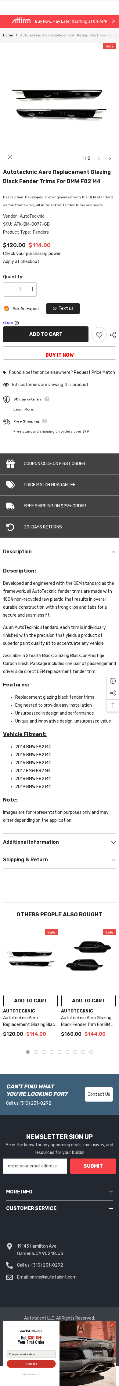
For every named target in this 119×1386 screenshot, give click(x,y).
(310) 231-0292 (35, 1103)
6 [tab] (67, 1052)
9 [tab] (91, 1052)
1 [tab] (28, 1052)
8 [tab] (83, 1052)
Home (8, 35)
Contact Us (99, 1094)
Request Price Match (94, 372)
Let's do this (31, 1363)
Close (113, 21)
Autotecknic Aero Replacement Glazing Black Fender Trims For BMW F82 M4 (57, 177)
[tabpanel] (31, 986)
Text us (66, 308)
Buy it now (59, 355)
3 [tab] (43, 1052)
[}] (59, 103)
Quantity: (13, 277)
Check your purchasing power (32, 253)
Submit (93, 1166)
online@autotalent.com (53, 1277)
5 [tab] (59, 1052)
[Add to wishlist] (99, 334)
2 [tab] (36, 1052)
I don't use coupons (31, 1374)
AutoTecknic (32, 216)
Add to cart (46, 334)
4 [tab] (51, 1052)
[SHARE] (111, 335)
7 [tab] (75, 1052)
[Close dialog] (112, 1325)
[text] (31, 1340)
